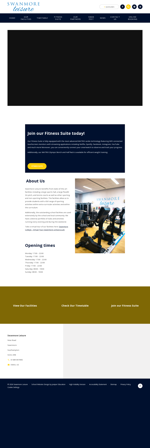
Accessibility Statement (98, 384)
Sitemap (113, 384)
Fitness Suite (37, 166)
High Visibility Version (77, 384)
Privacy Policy (125, 384)
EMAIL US (15, 364)
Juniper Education (58, 384)
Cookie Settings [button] (13, 387)
